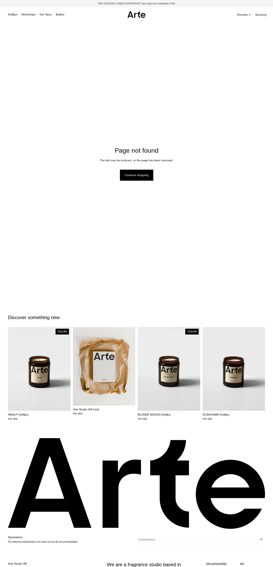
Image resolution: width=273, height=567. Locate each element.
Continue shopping (136, 175)
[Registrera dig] (261, 539)
